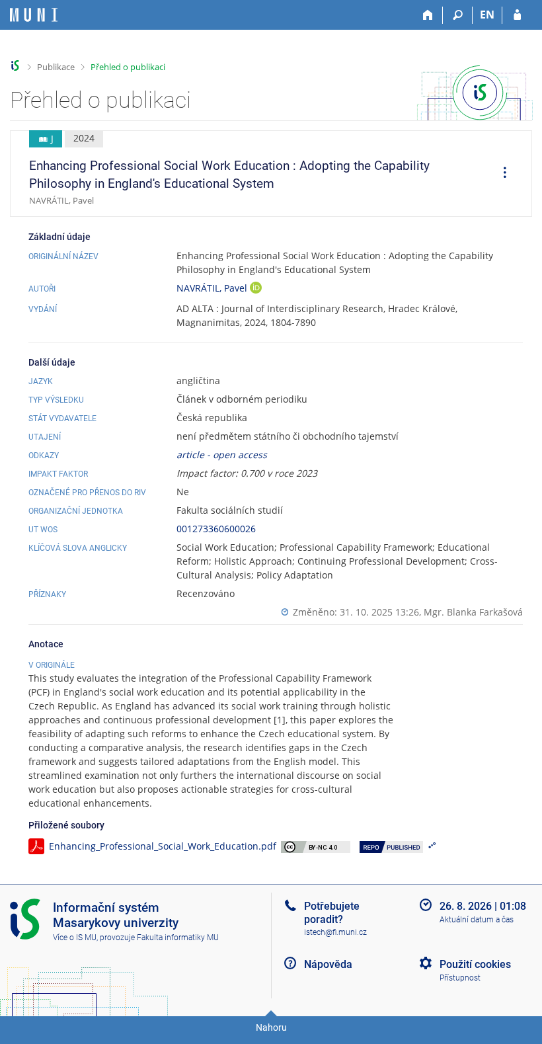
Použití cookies (475, 964)
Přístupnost (460, 978)
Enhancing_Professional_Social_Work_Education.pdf (162, 846)
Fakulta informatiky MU (178, 937)
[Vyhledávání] (458, 15)
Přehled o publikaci (128, 67)
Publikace (56, 67)
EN (487, 14)
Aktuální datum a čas (477, 919)
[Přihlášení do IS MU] (517, 15)
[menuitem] (500, 174)
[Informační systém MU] (15, 65)
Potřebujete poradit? (332, 912)
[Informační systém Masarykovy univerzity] (34, 15)
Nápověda (328, 964)
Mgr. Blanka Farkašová (473, 612)
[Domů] (428, 15)
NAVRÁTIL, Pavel (213, 288)
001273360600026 (216, 528)
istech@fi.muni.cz (335, 932)
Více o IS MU (75, 937)
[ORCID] (256, 289)
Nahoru (271, 1027)
